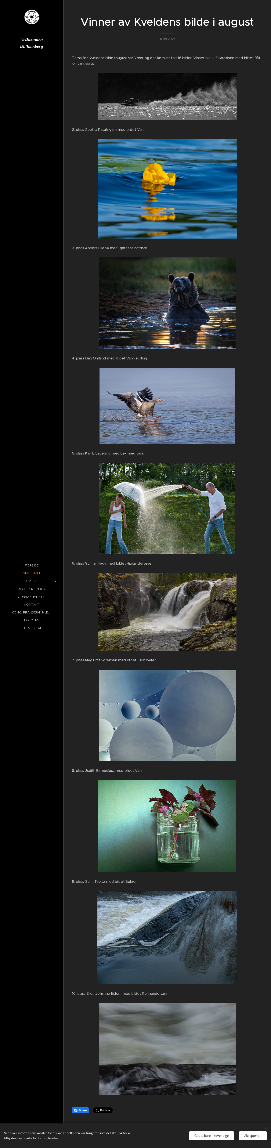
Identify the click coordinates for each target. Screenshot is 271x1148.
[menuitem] (31, 565)
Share (83, 1110)
